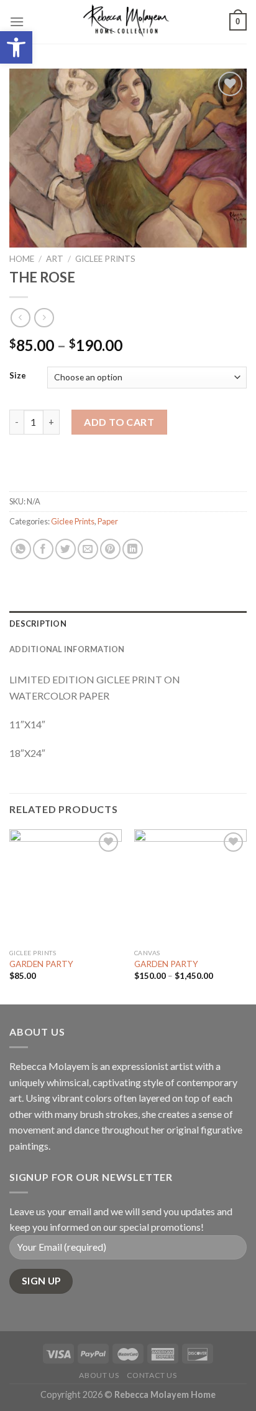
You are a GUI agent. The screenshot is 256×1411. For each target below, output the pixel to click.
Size (17, 376)
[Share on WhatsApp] (21, 549)
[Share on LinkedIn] (132, 549)
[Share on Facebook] (43, 549)
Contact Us (152, 1375)
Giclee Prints (105, 259)
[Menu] (16, 21)
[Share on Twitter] (65, 549)
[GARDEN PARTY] (65, 885)
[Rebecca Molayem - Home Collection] (127, 22)
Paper (108, 521)
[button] (16, 47)
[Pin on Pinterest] (110, 549)
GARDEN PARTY (41, 964)
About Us (99, 1375)
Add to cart (119, 422)
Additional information (67, 649)
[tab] (128, 623)
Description (37, 623)
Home (21, 259)
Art (54, 259)
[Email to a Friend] (88, 549)
